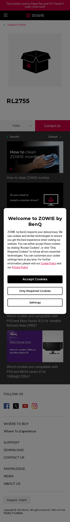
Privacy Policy (20, 267)
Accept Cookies (35, 279)
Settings (35, 302)
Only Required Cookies (35, 291)
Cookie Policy (48, 263)
